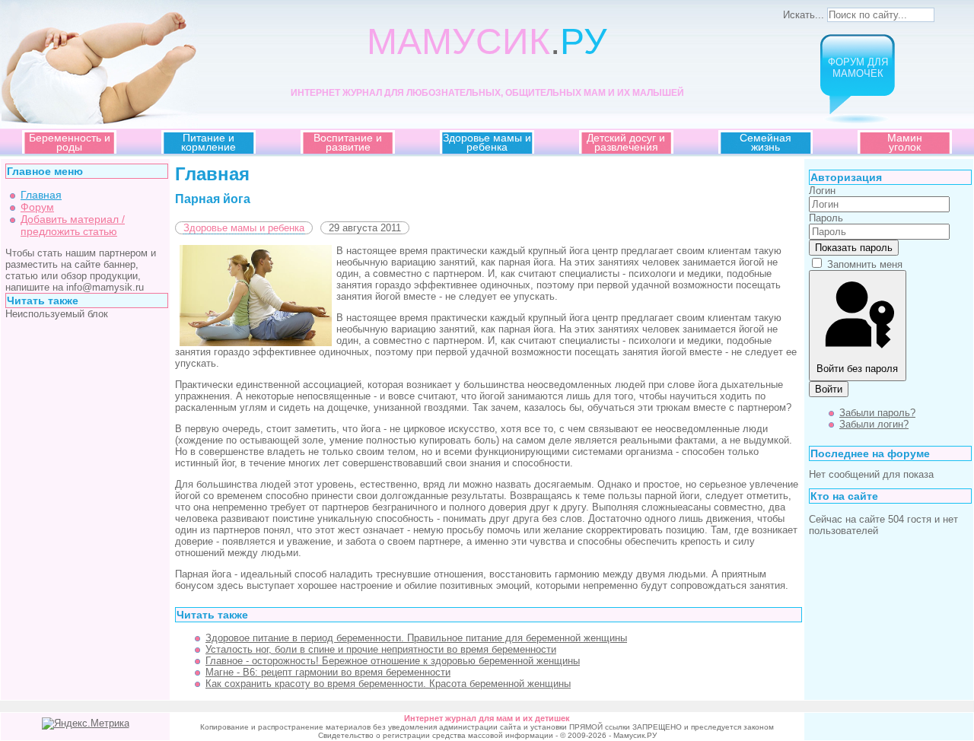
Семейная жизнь (765, 142)
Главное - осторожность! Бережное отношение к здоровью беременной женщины (392, 660)
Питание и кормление (208, 142)
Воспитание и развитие (348, 142)
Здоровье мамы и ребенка (487, 142)
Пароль (826, 218)
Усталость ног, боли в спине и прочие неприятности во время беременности (380, 649)
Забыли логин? (874, 424)
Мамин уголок (904, 142)
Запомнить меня (864, 264)
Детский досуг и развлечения (626, 142)
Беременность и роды (69, 142)
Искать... (803, 15)
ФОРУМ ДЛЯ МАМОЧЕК (858, 67)
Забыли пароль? (877, 412)
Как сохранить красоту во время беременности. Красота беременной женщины (388, 683)
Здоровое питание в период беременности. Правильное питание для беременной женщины (416, 638)
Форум (37, 207)
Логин (822, 190)
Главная (41, 195)
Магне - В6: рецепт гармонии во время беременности (327, 672)
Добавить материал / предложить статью (73, 225)
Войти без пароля (857, 368)
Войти (828, 389)
